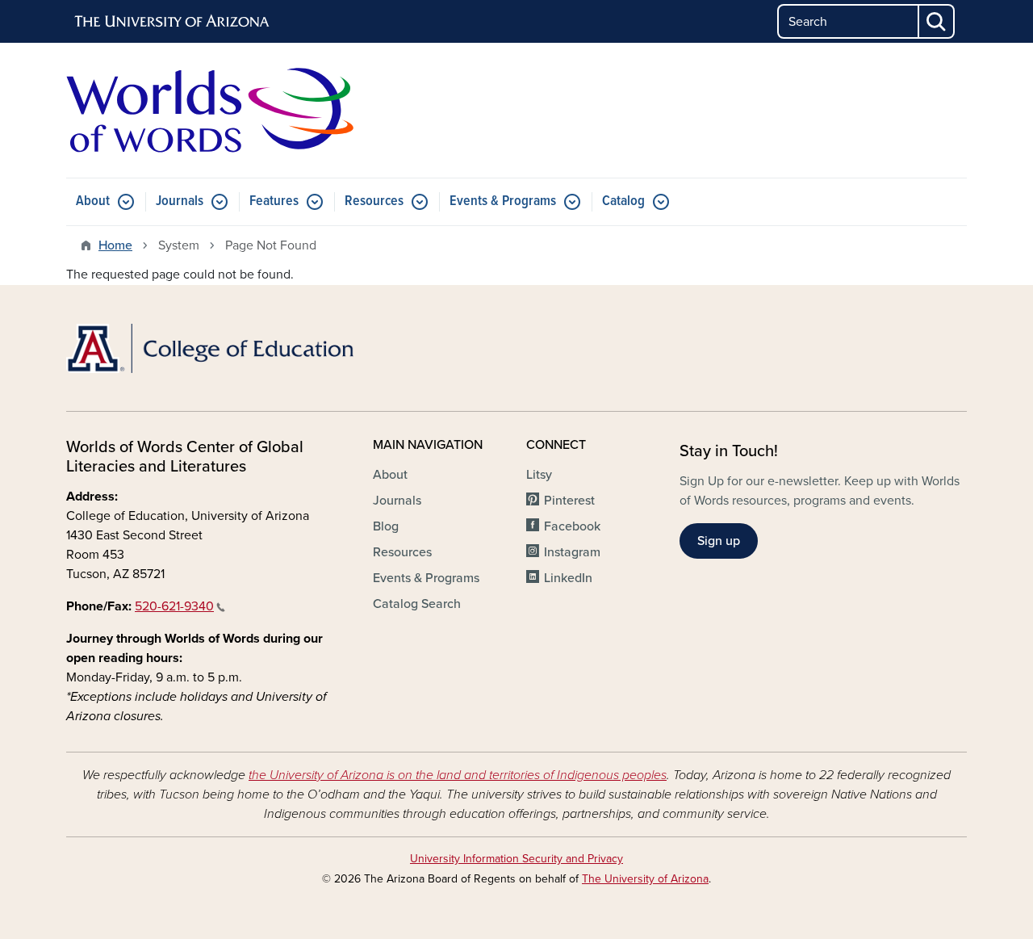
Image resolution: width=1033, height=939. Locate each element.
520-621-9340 (174, 606)
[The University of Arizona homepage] (172, 22)
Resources (374, 201)
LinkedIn (568, 578)
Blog (386, 526)
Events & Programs (503, 201)
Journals (179, 201)
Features (274, 201)
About (93, 201)
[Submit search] (937, 21)
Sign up (718, 541)
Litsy (539, 475)
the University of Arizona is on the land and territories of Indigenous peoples (458, 775)
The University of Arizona (645, 879)
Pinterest (569, 501)
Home (115, 245)
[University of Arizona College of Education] (209, 348)
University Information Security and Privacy (516, 859)
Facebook (572, 526)
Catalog (623, 201)
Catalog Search (417, 604)
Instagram (572, 552)
